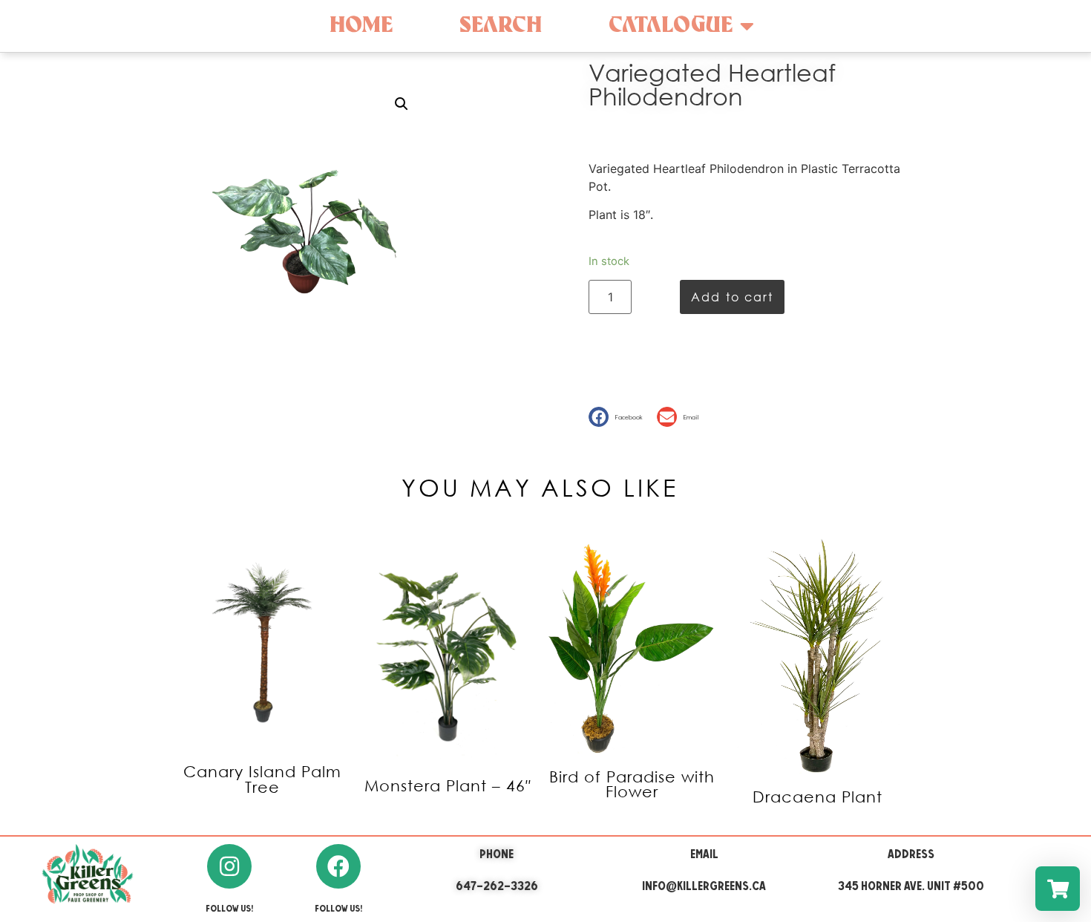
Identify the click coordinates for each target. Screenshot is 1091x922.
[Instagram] (229, 866)
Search (500, 25)
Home (361, 25)
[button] (619, 417)
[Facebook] (338, 866)
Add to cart (732, 296)
